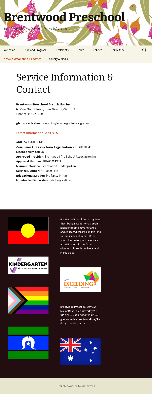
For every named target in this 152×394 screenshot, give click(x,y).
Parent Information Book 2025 (37, 133)
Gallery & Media (58, 59)
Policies (97, 50)
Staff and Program (35, 50)
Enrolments (61, 50)
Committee (118, 50)
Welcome (9, 50)
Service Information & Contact (22, 59)
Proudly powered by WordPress (76, 386)
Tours (80, 50)
